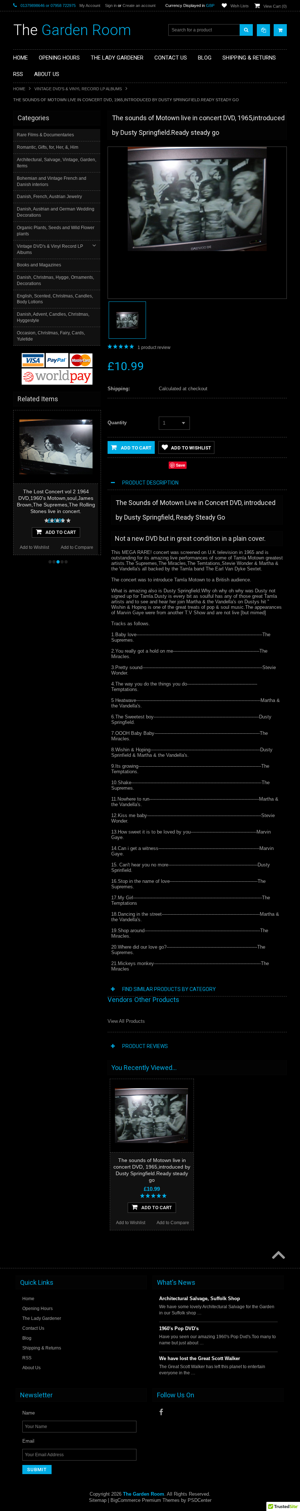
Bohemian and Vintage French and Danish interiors (51, 181)
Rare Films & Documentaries (45, 134)
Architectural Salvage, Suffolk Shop (199, 1298)
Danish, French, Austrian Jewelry (49, 196)
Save (180, 465)
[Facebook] (161, 1412)
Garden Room (72, 30)
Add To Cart (60, 532)
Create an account (139, 5)
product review (154, 347)
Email (28, 1441)
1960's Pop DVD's (179, 1328)
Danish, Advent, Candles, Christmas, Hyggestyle (53, 317)
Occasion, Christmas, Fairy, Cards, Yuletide (51, 336)
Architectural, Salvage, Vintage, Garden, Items (56, 162)
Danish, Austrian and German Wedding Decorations (55, 212)
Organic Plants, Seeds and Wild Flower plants (55, 230)
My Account (89, 5)
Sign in (111, 5)
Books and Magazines (39, 264)
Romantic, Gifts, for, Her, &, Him (47, 147)
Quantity (117, 422)
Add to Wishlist (34, 547)
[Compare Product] (263, 30)
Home (19, 89)
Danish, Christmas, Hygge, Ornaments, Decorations (55, 280)
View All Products (126, 1021)
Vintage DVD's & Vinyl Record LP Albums (78, 89)
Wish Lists (239, 6)
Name (28, 1413)
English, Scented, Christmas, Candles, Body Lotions (55, 299)
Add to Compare (77, 547)
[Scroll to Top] (277, 1255)
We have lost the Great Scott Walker (199, 1358)
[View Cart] (280, 30)
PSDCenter (199, 1500)
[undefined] (197, 249)
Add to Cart (135, 448)
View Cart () (275, 6)
